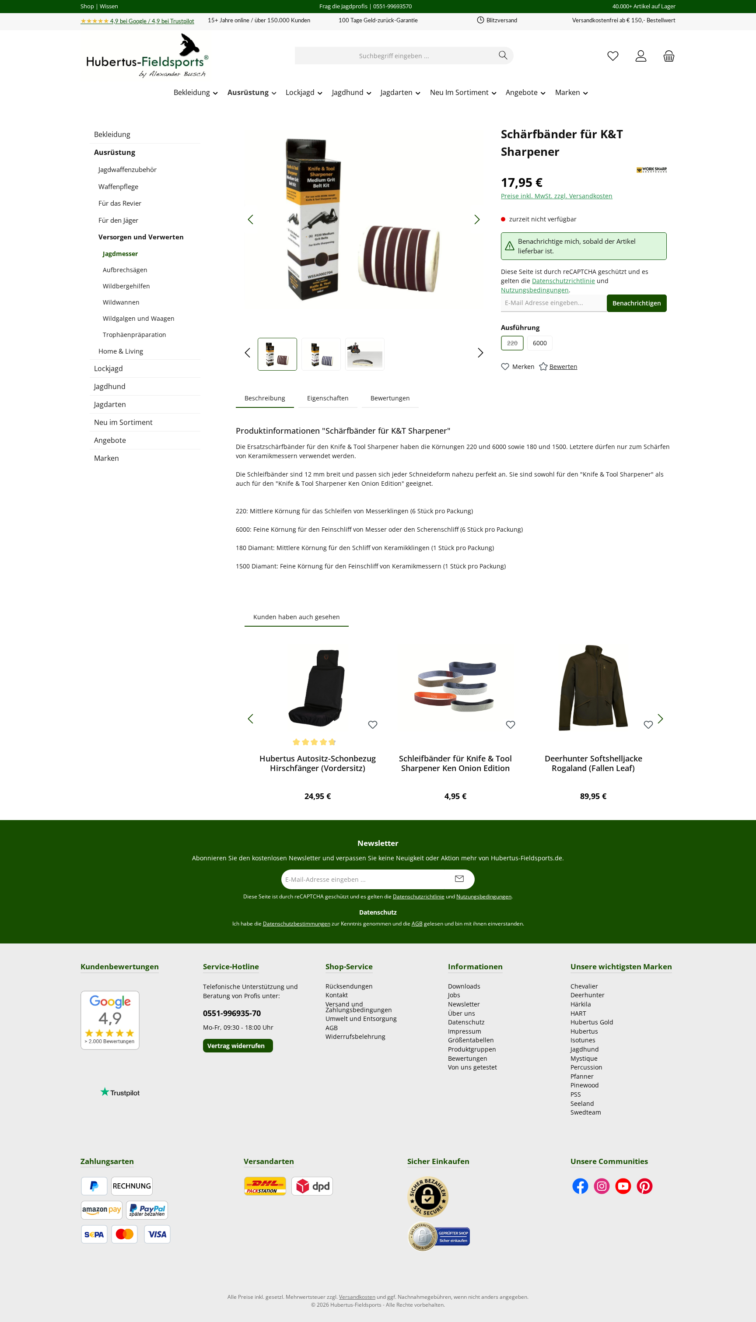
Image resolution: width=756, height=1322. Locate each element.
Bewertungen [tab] (390, 398)
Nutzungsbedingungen (535, 290)
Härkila (580, 1004)
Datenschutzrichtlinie (563, 281)
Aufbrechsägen (125, 270)
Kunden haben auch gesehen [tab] (296, 617)
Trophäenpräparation (134, 334)
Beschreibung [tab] (265, 398)
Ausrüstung (114, 152)
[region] (364, 248)
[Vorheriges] (251, 219)
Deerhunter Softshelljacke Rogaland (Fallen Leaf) (593, 763)
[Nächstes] (476, 219)
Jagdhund (110, 386)
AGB (417, 923)
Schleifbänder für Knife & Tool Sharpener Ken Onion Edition (455, 763)
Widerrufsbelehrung (355, 1036)
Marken (106, 458)
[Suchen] (503, 55)
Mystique (584, 1058)
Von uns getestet (472, 1067)
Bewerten (564, 366)
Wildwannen (121, 302)
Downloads (464, 986)
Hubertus (584, 1031)
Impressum (464, 1031)
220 (515, 345)
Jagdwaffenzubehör (127, 169)
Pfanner (582, 1076)
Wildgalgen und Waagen (139, 318)
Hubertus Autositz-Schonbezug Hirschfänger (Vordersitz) (317, 763)
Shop (87, 6)
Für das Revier (119, 203)
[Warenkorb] (666, 56)
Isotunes (582, 1040)
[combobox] (394, 55)
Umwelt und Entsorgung (361, 1018)
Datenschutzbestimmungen (296, 923)
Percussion (586, 1067)
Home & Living (120, 351)
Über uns (461, 1013)
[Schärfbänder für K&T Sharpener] (364, 219)
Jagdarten (110, 404)
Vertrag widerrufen (236, 1045)
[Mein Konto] (641, 56)
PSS (575, 1094)
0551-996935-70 (232, 1013)
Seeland (582, 1103)
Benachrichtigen (636, 303)
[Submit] (459, 879)
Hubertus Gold (591, 1022)
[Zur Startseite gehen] (146, 56)
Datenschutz (466, 1022)
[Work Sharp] (652, 170)
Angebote (110, 440)
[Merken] (372, 725)
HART (578, 1013)
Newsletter (464, 1004)
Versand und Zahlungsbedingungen (359, 1007)
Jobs (454, 995)
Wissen (109, 6)
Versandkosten (357, 1297)
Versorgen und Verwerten (141, 236)
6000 (540, 343)
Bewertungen (467, 1058)
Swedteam (585, 1112)
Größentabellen (471, 1040)
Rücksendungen (349, 986)
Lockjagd (108, 368)
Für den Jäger (118, 220)
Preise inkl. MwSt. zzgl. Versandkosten (556, 196)
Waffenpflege (118, 186)
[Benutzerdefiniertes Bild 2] (438, 1235)
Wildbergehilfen (126, 286)
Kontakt (337, 995)
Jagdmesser (120, 253)
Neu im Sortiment (123, 422)
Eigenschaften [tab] (328, 398)
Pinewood (584, 1085)
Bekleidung (112, 134)
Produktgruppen (472, 1049)
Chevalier (584, 986)
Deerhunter (587, 995)
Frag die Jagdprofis (343, 6)
